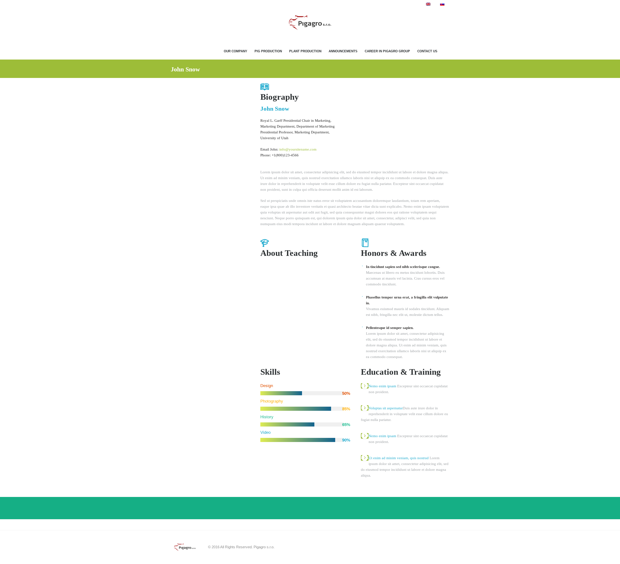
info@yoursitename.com (298, 149)
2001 (365, 458)
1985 (365, 386)
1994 (365, 436)
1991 (365, 408)
